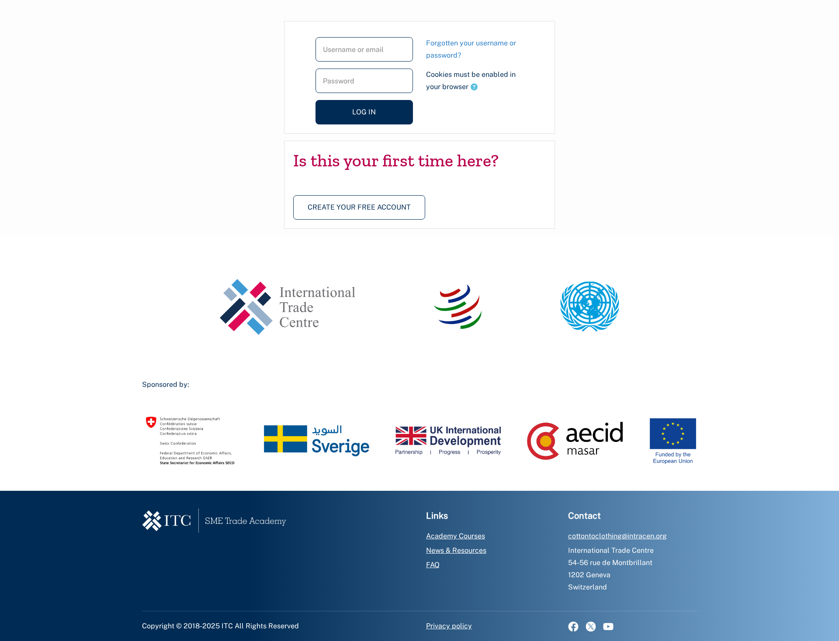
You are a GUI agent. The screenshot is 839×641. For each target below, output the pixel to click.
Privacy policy (449, 626)
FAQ (433, 565)
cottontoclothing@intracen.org (617, 536)
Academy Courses (455, 536)
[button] (474, 87)
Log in (364, 112)
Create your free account (359, 207)
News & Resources (456, 550)
